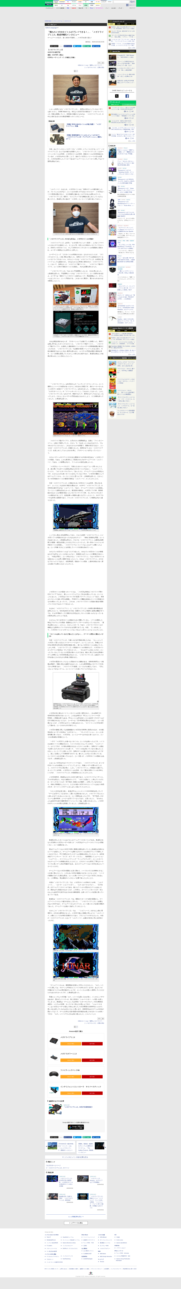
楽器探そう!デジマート (89, 1240)
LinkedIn (97, 46)
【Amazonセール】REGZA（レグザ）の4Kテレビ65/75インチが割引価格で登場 (125, 181)
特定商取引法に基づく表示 (130, 1268)
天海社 (118, 1237)
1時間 (111, 24)
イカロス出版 (101, 1234)
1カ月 (132, 24)
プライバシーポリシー (96, 1268)
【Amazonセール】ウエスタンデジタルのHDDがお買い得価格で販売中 (126, 214)
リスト (61, 46)
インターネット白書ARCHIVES (55, 1262)
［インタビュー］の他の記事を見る (76, 1157)
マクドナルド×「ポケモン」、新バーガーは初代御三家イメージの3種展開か (126, 392)
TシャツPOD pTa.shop (122, 1253)
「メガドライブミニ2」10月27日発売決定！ (78, 1107)
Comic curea (119, 1240)
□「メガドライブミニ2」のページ (57, 1168)
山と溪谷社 (84, 1248)
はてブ (78, 46)
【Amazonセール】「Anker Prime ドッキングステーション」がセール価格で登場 (126, 190)
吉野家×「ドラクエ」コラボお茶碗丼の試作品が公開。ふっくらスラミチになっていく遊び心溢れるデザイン (123, 45)
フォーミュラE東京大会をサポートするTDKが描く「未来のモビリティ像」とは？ (126, 63)
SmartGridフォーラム (68, 1237)
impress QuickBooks (121, 1242)
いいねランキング (129, 104)
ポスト (55, 46)
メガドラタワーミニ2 (68, 1054)
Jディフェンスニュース (106, 1240)
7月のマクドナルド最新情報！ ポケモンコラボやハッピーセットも (124, 358)
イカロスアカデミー (105, 1248)
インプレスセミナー (68, 1245)
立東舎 (85, 1245)
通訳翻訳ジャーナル (105, 1242)
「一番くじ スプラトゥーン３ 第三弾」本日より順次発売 (125, 273)
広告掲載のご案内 (73, 1268)
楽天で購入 (92, 1043)
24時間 (118, 24)
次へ (99, 62)
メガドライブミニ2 (67, 1037)
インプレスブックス (68, 1256)
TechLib (102, 1261)
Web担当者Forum (51, 1240)
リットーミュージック (89, 1237)
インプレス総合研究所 (52, 1242)
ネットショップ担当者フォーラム (71, 1240)
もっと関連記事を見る (75, 1216)
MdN (99, 1251)
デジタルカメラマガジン (53, 1256)
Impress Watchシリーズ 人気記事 (122, 328)
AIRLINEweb (103, 1237)
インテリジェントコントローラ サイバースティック (80, 1087)
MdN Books (103, 1253)
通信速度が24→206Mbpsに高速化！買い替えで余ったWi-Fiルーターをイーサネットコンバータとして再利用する (123, 352)
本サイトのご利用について (51, 1268)
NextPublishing (67, 1259)
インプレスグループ (116, 1268)
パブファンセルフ (120, 1248)
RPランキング (115, 104)
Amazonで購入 (70, 1043)
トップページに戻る (76, 1223)
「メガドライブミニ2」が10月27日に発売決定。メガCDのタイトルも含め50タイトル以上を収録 (66, 1182)
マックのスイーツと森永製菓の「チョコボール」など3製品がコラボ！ (126, 412)
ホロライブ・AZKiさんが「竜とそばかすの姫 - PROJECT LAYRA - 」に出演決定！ (126, 297)
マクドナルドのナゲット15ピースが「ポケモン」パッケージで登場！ (126, 381)
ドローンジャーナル (52, 1248)
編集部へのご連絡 (84, 1268)
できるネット (50, 1259)
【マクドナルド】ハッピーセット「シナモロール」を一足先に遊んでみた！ (126, 405)
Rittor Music (85, 1234)
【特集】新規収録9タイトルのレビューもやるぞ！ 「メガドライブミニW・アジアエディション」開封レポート (84, 137)
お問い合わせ (63, 1268)
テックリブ (101, 1259)
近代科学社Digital (87, 1259)
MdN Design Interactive (106, 1256)
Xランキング (116, 102)
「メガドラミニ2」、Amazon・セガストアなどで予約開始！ (96, 1180)
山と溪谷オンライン (88, 1250)
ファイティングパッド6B (70, 1070)
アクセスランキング (118, 21)
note (88, 46)
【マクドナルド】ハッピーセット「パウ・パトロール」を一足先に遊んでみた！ (126, 399)
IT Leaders (49, 1245)
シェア (69, 46)
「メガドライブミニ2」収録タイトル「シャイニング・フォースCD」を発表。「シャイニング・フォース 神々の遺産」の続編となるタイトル (97, 1202)
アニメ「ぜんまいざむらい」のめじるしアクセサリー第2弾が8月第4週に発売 (126, 163)
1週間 (125, 24)
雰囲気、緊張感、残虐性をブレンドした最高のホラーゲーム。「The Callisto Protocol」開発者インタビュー (85, 1148)
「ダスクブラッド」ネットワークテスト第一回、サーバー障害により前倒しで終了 (126, 288)
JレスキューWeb (104, 1245)
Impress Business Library (69, 1242)
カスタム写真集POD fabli (123, 1256)
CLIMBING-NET (87, 1253)
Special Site (116, 51)
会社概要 (106, 1268)
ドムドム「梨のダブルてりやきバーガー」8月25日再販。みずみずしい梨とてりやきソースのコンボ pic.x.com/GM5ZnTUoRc (123, 136)
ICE (115, 1234)
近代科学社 (84, 1256)
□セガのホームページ (53, 1165)
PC (86, 8)
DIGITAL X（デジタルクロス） (70, 1248)
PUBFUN (117, 1245)
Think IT (49, 1237)
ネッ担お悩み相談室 (52, 1251)
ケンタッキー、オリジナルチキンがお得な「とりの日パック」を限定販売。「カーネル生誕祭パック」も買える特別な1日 (123, 343)
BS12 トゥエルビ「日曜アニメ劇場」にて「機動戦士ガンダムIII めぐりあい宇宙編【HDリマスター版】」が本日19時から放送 (126, 153)
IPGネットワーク (119, 1250)
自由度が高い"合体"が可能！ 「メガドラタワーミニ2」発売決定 (66, 1198)
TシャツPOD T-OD (88, 1242)
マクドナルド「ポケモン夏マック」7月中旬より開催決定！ (126, 370)
